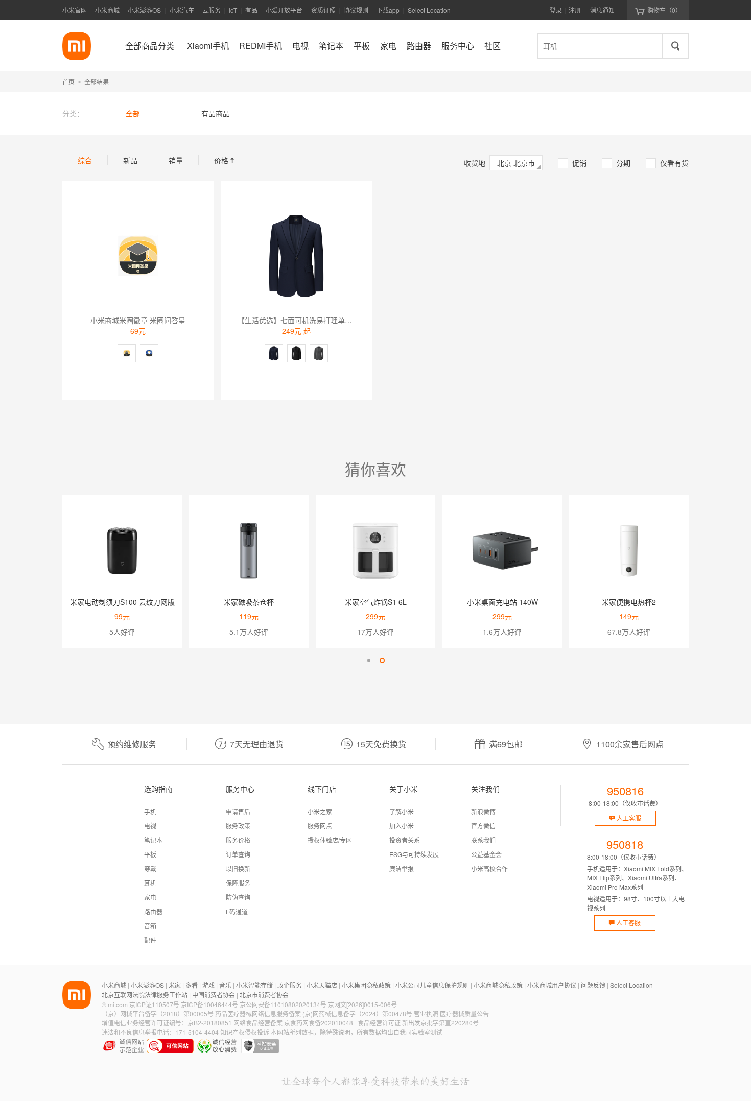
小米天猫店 (322, 985)
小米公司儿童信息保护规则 (432, 985)
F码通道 (237, 911)
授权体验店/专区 (330, 840)
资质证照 (323, 10)
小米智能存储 (254, 985)
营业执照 (426, 1013)
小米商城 (107, 10)
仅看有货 (668, 163)
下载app (388, 13)
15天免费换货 (381, 744)
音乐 (225, 985)
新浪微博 (483, 811)
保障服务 (238, 882)
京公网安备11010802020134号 (283, 1004)
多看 (191, 985)
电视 (150, 825)
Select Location (429, 10)
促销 (572, 163)
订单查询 (238, 854)
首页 (68, 81)
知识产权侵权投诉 (244, 1031)
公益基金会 (486, 854)
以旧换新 (238, 868)
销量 (176, 160)
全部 (133, 113)
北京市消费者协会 (264, 994)
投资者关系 (404, 840)
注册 (575, 10)
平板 (150, 854)
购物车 (664, 10)
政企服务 (289, 985)
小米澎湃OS (144, 10)
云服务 (211, 10)
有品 (251, 10)
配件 (150, 940)
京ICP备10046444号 (209, 1004)
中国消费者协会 (213, 994)
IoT (233, 10)
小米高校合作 (489, 868)
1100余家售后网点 (630, 744)
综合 (85, 160)
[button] (368, 660)
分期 (616, 163)
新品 (130, 160)
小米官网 (74, 10)
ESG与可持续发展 (414, 854)
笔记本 (153, 840)
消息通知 (602, 10)
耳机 (150, 882)
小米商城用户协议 (551, 985)
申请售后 (238, 811)
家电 (150, 897)
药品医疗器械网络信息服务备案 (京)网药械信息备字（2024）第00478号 (313, 1013)
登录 (556, 10)
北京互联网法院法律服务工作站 (144, 994)
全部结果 (96, 81)
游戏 (208, 985)
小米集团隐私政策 (366, 985)
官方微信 (483, 825)
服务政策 (238, 825)
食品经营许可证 (379, 1022)
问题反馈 (593, 985)
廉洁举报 (401, 868)
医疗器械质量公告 (464, 1013)
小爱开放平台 (284, 10)
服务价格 (238, 840)
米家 (175, 985)
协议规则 (356, 10)
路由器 (153, 911)
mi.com (118, 1004)
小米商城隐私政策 (498, 985)
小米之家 (320, 811)
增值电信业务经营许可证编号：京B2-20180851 (167, 1022)
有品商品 (215, 113)
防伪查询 (238, 897)
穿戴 (150, 868)
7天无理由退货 (257, 744)
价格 (225, 160)
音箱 (150, 925)
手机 (150, 811)
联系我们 (483, 840)
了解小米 (401, 811)
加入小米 (401, 825)
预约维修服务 (131, 744)
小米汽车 (182, 10)
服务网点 (320, 825)
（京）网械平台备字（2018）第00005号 (158, 1013)
